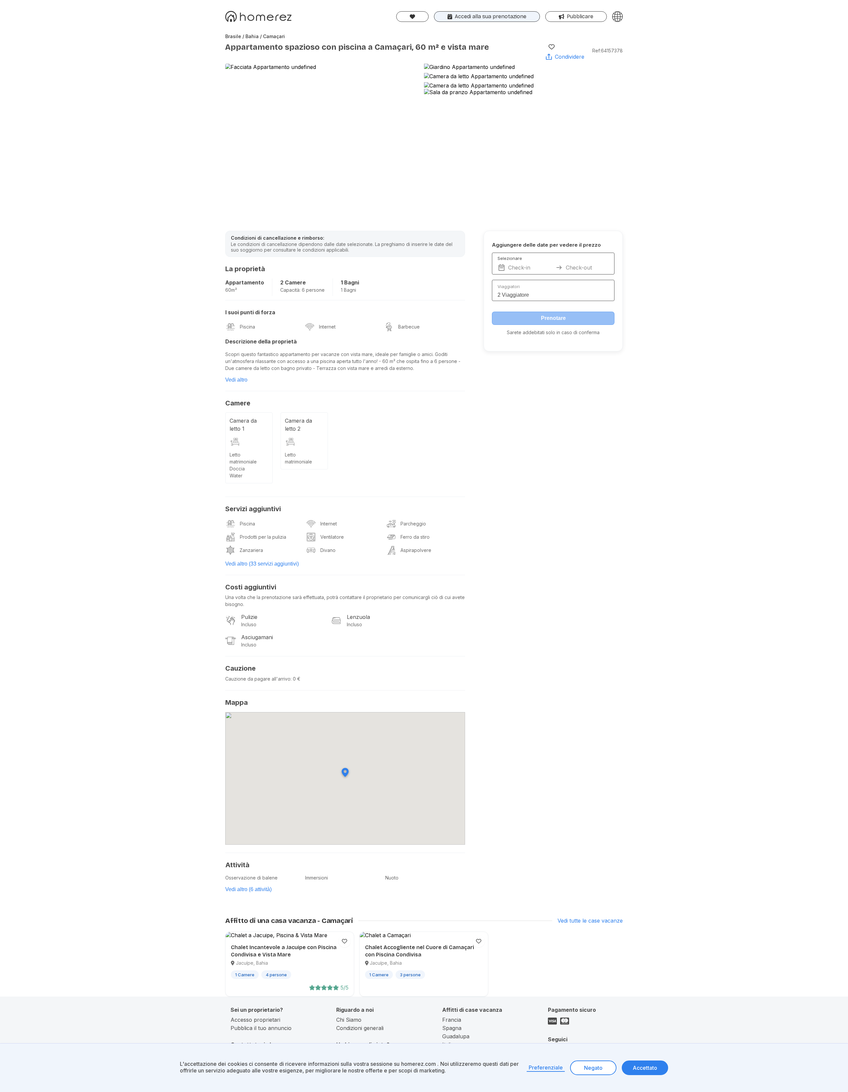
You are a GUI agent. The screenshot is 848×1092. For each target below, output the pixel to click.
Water (236, 475)
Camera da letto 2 (298, 424)
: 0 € (295, 679)
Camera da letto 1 (243, 424)
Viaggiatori (509, 286)
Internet (327, 327)
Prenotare (553, 318)
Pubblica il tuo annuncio (261, 1028)
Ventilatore (332, 537)
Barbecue (409, 327)
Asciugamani (257, 637)
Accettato (645, 1067)
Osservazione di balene (251, 877)
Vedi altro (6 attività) (248, 889)
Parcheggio (413, 523)
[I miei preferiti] (412, 16)
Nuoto (391, 877)
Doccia (237, 468)
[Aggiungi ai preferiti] (551, 47)
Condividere (569, 56)
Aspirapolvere (415, 550)
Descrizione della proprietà (261, 341)
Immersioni (316, 877)
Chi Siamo (348, 1019)
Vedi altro (236, 380)
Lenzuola (358, 617)
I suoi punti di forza (250, 312)
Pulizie (249, 617)
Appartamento (244, 282)
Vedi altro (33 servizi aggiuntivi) (262, 564)
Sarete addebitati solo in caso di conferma (553, 332)
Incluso (248, 624)
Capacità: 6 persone (302, 290)
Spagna (451, 1028)
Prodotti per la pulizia (263, 537)
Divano (328, 550)
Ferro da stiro (415, 537)
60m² (231, 290)
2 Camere (293, 282)
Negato (593, 1067)
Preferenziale (546, 1067)
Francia (451, 1019)
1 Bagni (350, 282)
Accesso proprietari (255, 1019)
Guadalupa (455, 1036)
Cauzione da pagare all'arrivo (258, 679)
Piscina (247, 327)
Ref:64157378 (607, 50)
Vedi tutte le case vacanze (590, 920)
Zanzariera (251, 550)
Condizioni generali (360, 1028)
